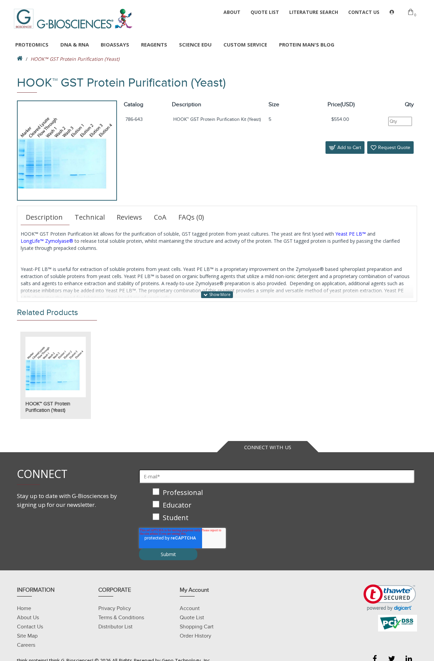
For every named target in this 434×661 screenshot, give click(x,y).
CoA (160, 217)
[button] (389, 597)
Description (44, 217)
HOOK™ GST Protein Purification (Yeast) (47, 407)
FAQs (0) (191, 217)
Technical (90, 217)
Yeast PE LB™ (350, 234)
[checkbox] (276, 506)
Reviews (129, 217)
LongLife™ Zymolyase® (47, 241)
